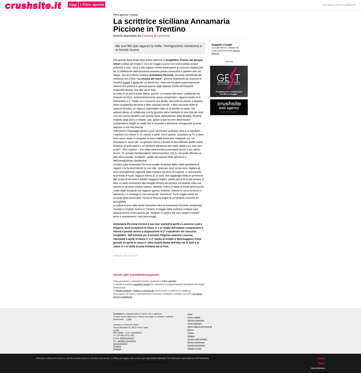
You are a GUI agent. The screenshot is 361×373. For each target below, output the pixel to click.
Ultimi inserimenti (195, 323)
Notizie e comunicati (144, 290)
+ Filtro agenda (92, 4)
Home (190, 314)
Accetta (321, 358)
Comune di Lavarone (156, 35)
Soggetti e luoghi (222, 44)
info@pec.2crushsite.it (127, 341)
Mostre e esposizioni (196, 342)
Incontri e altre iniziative (197, 339)
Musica (190, 330)
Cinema (191, 333)
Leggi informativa (318, 368)
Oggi (73, 4)
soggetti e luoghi (142, 284)
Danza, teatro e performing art (200, 327)
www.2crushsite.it (120, 344)
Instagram (117, 349)
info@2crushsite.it (127, 338)
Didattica (191, 336)
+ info (128, 319)
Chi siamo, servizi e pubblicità (338, 5)
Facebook (117, 346)
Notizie (134, 14)
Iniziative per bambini (196, 345)
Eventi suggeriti (123, 290)
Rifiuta (321, 363)
